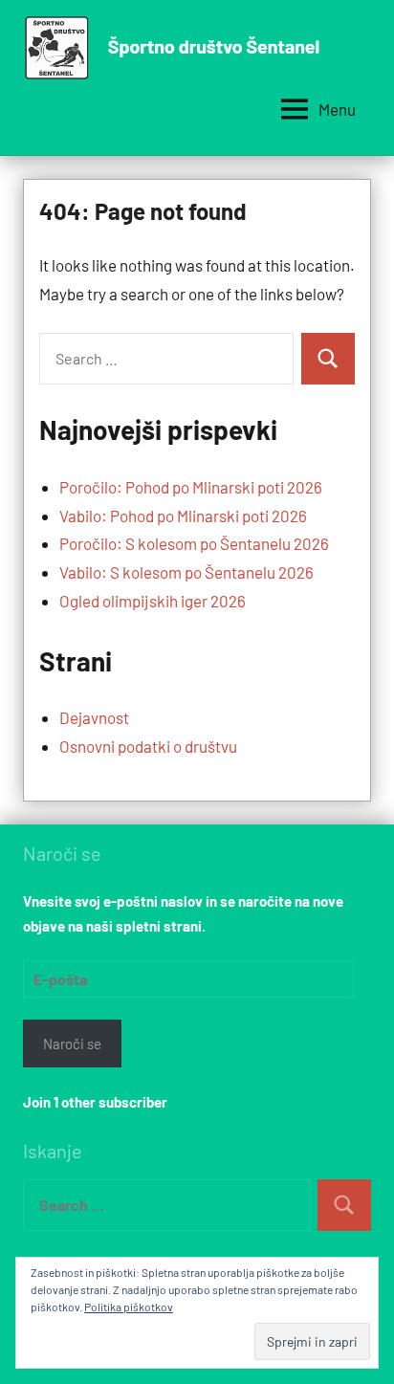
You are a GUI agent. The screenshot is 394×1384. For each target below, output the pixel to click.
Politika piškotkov (128, 1306)
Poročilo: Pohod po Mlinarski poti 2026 (190, 486)
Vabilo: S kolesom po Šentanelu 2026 (186, 572)
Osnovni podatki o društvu (148, 746)
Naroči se (72, 1043)
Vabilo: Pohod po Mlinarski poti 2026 (183, 515)
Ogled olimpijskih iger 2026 (152, 600)
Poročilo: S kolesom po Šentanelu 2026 (194, 543)
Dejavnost (94, 717)
